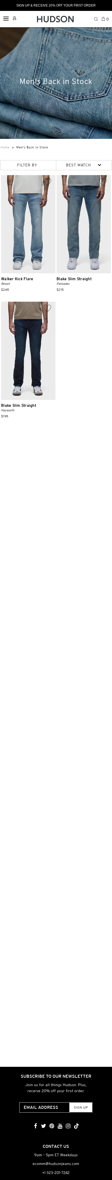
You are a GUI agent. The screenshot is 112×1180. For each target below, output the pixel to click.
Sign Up (81, 1107)
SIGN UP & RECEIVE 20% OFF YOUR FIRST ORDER (56, 5)
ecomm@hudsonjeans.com (56, 1163)
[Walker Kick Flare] (28, 224)
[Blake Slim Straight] (84, 224)
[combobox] (83, 165)
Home (5, 147)
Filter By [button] (27, 165)
